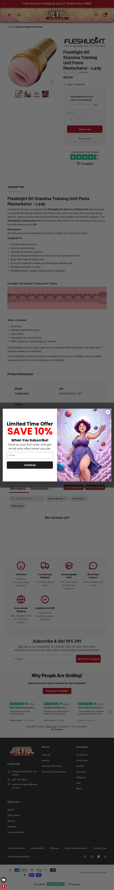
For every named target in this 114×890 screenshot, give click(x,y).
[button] (3, 880)
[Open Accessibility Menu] (4, 886)
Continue (30, 464)
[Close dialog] (107, 412)
